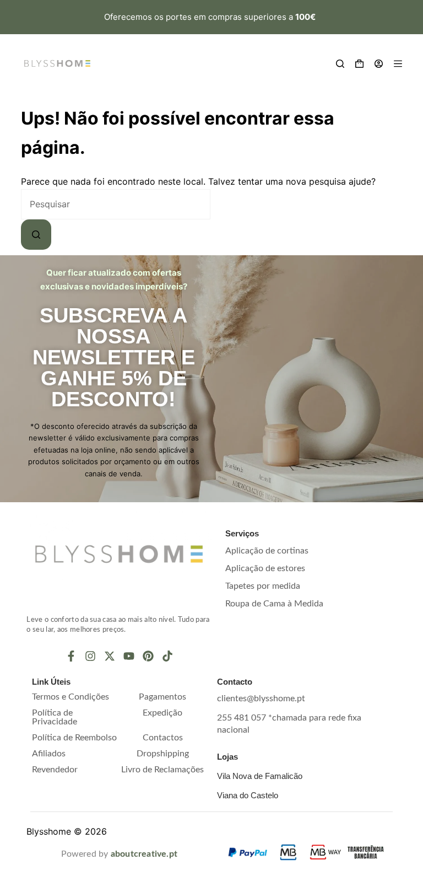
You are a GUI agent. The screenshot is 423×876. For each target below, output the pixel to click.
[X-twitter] (109, 656)
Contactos (163, 737)
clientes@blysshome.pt (261, 698)
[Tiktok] (167, 656)
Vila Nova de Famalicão (259, 776)
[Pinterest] (148, 656)
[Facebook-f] (71, 656)
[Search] (340, 64)
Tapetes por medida (262, 586)
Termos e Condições (70, 696)
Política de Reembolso (74, 737)
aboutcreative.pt (144, 854)
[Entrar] (379, 64)
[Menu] (398, 64)
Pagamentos (162, 696)
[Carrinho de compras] (359, 64)
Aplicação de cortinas (266, 550)
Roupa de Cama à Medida (274, 603)
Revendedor (55, 769)
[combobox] (115, 204)
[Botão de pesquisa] (36, 234)
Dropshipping (163, 753)
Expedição (162, 712)
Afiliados (49, 753)
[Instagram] (90, 656)
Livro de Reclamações (162, 769)
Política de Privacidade (54, 717)
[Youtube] (128, 656)
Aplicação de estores (265, 568)
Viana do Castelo (247, 795)
